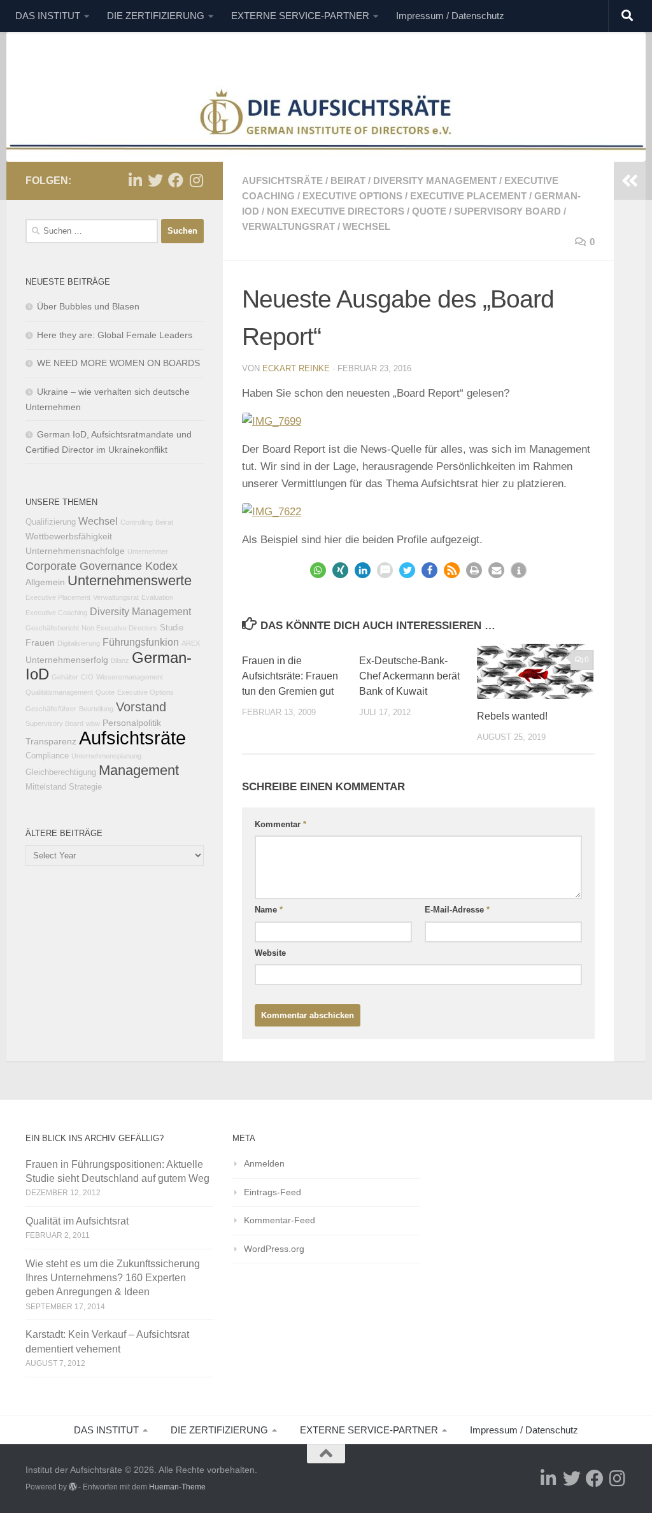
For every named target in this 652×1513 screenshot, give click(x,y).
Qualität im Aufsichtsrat (77, 1221)
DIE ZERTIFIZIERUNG (155, 15)
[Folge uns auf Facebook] (175, 180)
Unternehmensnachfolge (75, 551)
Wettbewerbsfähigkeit (68, 536)
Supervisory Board (507, 211)
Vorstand (141, 707)
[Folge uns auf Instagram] (196, 180)
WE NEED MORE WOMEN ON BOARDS (118, 363)
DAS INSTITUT (47, 15)
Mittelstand (45, 787)
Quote (429, 211)
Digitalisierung (78, 643)
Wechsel (366, 226)
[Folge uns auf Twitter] (155, 180)
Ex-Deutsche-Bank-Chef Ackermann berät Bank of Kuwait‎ (409, 676)
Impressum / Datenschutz (450, 15)
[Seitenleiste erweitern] (630, 181)
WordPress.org (274, 1249)
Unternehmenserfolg (66, 660)
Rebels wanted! (512, 716)
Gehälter (65, 677)
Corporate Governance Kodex (101, 566)
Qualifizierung (50, 522)
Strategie (85, 787)
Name (269, 909)
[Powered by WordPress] (72, 1487)
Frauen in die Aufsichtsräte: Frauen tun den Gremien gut (290, 676)
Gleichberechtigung (60, 772)
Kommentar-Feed (279, 1220)
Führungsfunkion (141, 642)
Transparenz (50, 741)
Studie (171, 627)
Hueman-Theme (177, 1486)
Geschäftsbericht (52, 628)
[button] (318, 570)
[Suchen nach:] (91, 231)
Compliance (47, 755)
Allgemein (45, 582)
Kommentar (280, 824)
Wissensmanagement (129, 677)
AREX (190, 643)
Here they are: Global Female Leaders (114, 335)
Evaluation (157, 597)
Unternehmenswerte (129, 580)
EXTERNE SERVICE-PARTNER (300, 15)
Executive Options (352, 195)
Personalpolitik (132, 723)
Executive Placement (468, 195)
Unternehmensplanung (106, 756)
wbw (93, 723)
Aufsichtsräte (282, 180)
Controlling (136, 522)
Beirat (347, 180)
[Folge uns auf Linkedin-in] (135, 180)
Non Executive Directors (335, 211)
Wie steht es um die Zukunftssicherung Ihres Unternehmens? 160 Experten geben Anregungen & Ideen (112, 1277)
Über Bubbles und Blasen (88, 306)
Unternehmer (147, 551)
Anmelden (264, 1163)
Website (270, 953)
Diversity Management (435, 180)
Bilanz (120, 660)
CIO (87, 677)
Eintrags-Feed (272, 1192)
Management (139, 770)
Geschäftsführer (50, 709)
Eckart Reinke (296, 368)
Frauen (40, 642)
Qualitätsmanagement (59, 692)
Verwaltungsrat (288, 226)
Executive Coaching (56, 612)
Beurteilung (96, 709)
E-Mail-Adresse (457, 909)
